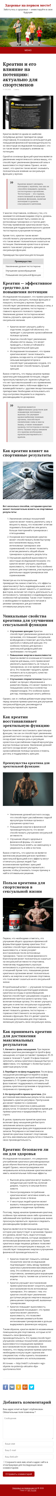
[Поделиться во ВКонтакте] (12, 1387)
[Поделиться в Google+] (25, 1387)
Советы (16, 89)
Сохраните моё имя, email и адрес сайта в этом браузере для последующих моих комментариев (25, 1465)
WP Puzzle (31, 1490)
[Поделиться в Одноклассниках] (18, 1387)
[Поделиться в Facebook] (5, 1387)
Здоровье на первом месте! (28, 5)
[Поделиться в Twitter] (31, 1387)
